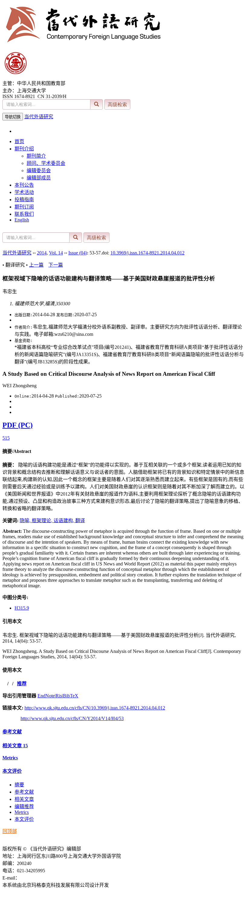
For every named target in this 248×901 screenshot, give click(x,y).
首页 (19, 141)
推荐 (22, 683)
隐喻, (26, 520)
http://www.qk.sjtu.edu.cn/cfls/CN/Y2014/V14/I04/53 (72, 718)
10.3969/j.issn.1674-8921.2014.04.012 (147, 252)
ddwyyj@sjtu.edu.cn (40, 877)
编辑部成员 (39, 177)
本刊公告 (24, 185)
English (22, 219)
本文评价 (12, 771)
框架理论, (43, 520)
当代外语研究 (38, 116)
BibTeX (70, 695)
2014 (42, 252)
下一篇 (55, 264)
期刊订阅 (24, 206)
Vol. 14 (56, 252)
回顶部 (9, 831)
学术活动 (24, 192)
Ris (59, 695)
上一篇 (36, 264)
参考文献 (12, 731)
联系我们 (24, 214)
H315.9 (22, 608)
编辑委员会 (39, 170)
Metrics (10, 757)
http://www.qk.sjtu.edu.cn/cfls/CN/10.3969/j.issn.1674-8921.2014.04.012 (94, 707)
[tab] (124, 450)
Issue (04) (77, 252)
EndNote (46, 695)
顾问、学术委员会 (46, 163)
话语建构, (64, 520)
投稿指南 (24, 199)
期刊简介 (36, 156)
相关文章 (15, 745)
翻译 (80, 520)
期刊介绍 (24, 148)
